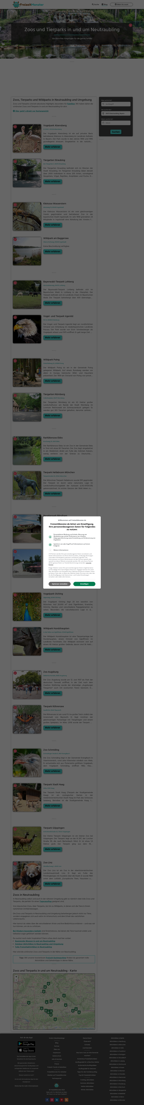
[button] (72, 550)
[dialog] (72, 552)
